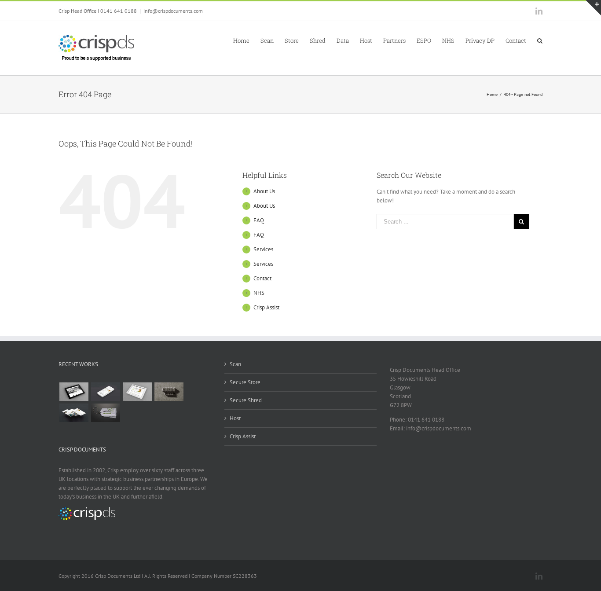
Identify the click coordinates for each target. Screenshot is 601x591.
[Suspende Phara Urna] (105, 412)
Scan (235, 364)
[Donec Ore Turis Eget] (74, 391)
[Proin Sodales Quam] (137, 391)
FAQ (258, 220)
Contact (262, 278)
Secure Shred (246, 400)
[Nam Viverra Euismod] (169, 391)
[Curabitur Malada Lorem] (74, 412)
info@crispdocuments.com (173, 10)
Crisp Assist (266, 307)
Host (235, 418)
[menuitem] (246, 40)
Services (263, 249)
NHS (258, 293)
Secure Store (245, 382)
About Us (264, 191)
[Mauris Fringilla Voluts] (105, 391)
